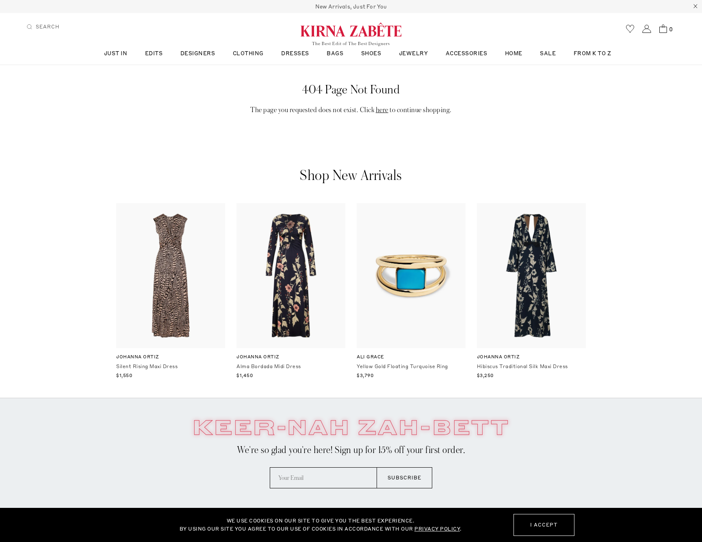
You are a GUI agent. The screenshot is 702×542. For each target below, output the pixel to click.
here (382, 110)
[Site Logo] (351, 29)
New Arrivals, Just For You (351, 6)
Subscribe (404, 478)
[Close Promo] (695, 6)
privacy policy (437, 529)
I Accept (544, 525)
